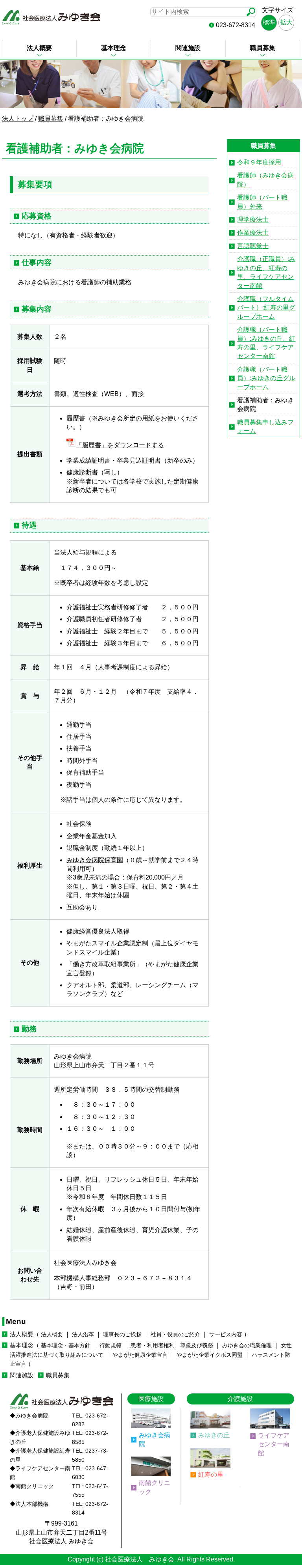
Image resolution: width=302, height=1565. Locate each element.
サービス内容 (225, 1334)
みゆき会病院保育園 (94, 860)
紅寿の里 (210, 1474)
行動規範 (110, 1345)
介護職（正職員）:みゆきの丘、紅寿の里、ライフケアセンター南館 (266, 272)
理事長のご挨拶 (122, 1334)
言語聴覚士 (253, 246)
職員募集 (262, 48)
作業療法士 (253, 232)
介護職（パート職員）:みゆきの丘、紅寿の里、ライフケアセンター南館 (266, 342)
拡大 (286, 22)
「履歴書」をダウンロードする (120, 445)
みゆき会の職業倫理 (247, 1345)
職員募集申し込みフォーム (265, 426)
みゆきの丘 (214, 1435)
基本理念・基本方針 (65, 1345)
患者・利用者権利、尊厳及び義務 (172, 1345)
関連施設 (188, 48)
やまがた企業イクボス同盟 (210, 1355)
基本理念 (113, 48)
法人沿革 (83, 1334)
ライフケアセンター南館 (273, 1444)
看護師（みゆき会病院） (265, 179)
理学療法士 (253, 219)
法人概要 (39, 48)
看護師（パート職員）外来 (262, 201)
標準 (269, 22)
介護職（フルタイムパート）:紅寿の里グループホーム (266, 307)
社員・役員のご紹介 (175, 1334)
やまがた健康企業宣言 (140, 1355)
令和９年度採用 (259, 162)
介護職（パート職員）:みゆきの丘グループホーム (266, 378)
